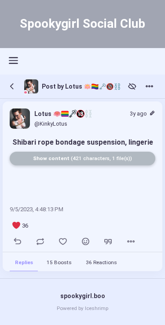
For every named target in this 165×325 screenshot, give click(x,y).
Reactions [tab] (101, 262)
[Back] (12, 86)
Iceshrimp (96, 308)
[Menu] (149, 86)
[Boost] (40, 242)
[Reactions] (85, 242)
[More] (131, 242)
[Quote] (108, 242)
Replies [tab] (24, 262)
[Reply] (18, 242)
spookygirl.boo (82, 295)
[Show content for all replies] (132, 86)
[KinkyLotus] (31, 86)
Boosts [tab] (59, 262)
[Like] (63, 242)
